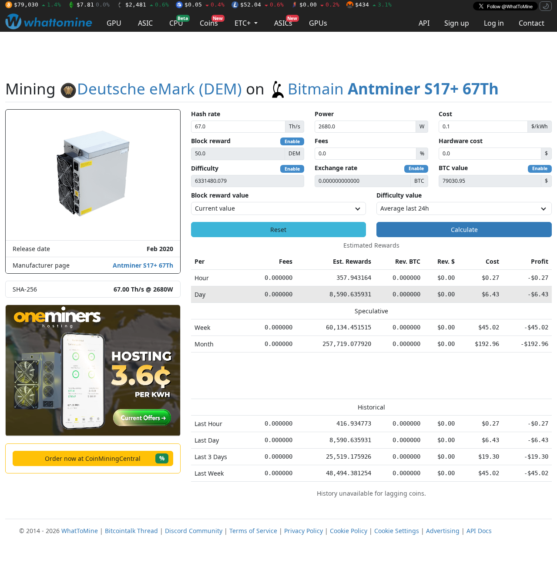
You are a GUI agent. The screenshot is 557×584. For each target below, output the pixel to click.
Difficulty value (399, 195)
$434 (373, 4)
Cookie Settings (396, 531)
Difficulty (204, 168)
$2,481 (147, 4)
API (424, 23)
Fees (321, 141)
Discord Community (193, 531)
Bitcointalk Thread (131, 531)
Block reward (211, 141)
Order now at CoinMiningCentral (104, 458)
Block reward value (219, 195)
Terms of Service (253, 531)
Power (324, 114)
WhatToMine (79, 531)
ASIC (145, 23)
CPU (178, 21)
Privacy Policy (303, 531)
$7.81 (93, 4)
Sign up (456, 23)
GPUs (318, 23)
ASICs (285, 21)
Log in (494, 23)
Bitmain (393, 88)
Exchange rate (336, 168)
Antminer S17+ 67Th (143, 265)
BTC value (453, 168)
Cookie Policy (348, 531)
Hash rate (205, 114)
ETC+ (243, 23)
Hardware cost (461, 141)
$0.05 (205, 4)
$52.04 (262, 4)
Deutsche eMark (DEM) (159, 88)
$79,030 (37, 4)
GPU (114, 23)
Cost (445, 114)
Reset (278, 229)
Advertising (443, 531)
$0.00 (319, 4)
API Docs (479, 531)
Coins (211, 21)
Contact (531, 23)
